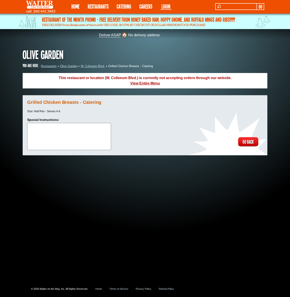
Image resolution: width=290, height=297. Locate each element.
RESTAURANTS (98, 6)
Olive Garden (68, 66)
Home (98, 288)
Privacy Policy (143, 288)
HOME (75, 6)
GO (260, 6)
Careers (145, 6)
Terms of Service (118, 288)
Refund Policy (166, 288)
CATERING (124, 6)
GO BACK (248, 141)
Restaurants (49, 66)
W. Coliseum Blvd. (93, 66)
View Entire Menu (145, 83)
